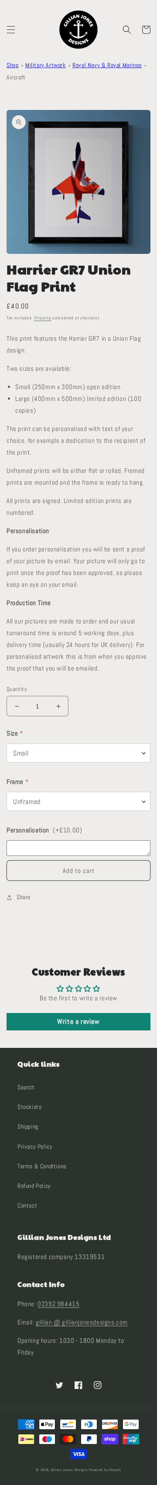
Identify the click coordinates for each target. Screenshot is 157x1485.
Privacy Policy (34, 1146)
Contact (27, 1205)
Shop (12, 65)
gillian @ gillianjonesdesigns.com (82, 1322)
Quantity (17, 689)
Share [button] (24, 897)
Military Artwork (45, 65)
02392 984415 (58, 1304)
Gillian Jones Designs (69, 1470)
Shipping (42, 318)
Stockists (29, 1107)
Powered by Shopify (105, 1470)
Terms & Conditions (41, 1166)
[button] (10, 29)
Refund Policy (34, 1186)
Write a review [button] (78, 1021)
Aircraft (16, 77)
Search (25, 1087)
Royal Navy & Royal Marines (107, 65)
